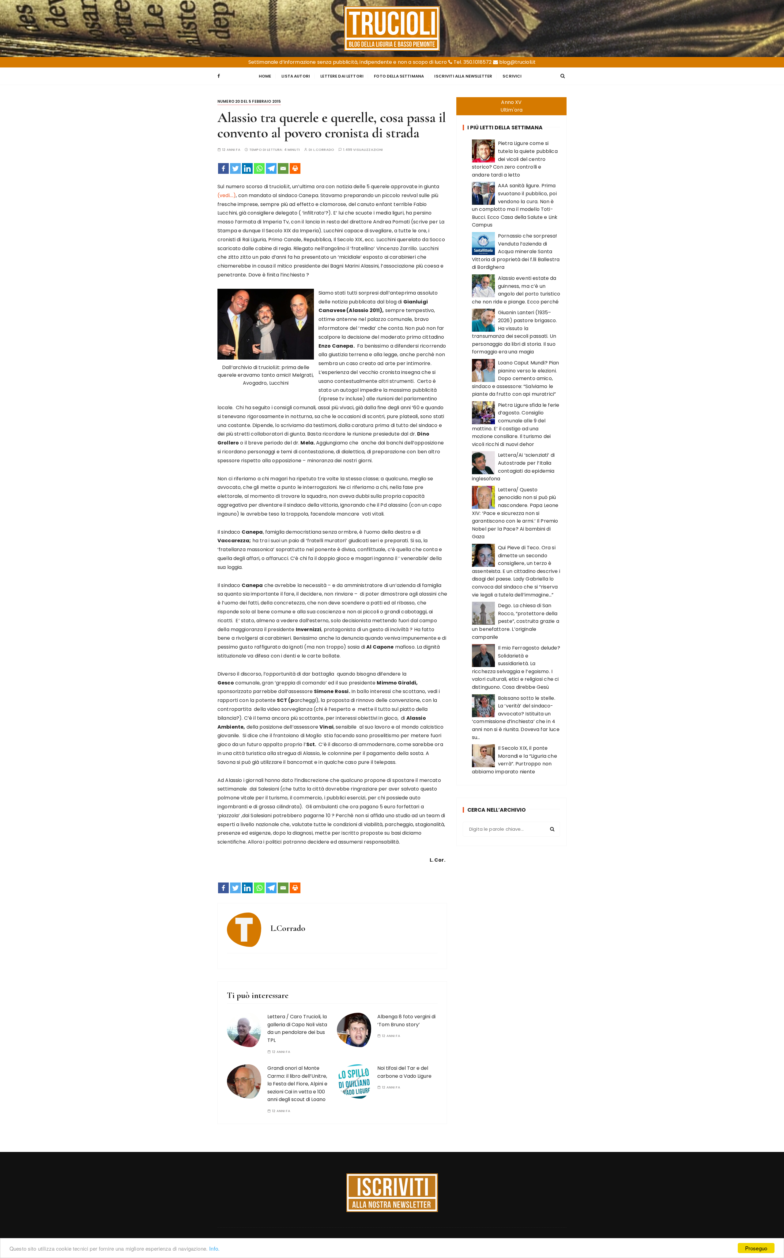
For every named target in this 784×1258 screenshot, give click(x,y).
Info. (214, 1248)
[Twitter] (235, 168)
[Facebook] (223, 168)
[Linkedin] (247, 168)
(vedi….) (226, 195)
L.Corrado (323, 149)
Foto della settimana (399, 76)
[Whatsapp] (259, 168)
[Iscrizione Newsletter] (392, 1192)
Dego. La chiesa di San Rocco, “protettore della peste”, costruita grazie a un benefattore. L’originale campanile (515, 621)
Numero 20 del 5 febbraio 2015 (249, 101)
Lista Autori (295, 76)
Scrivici (512, 76)
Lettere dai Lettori (342, 76)
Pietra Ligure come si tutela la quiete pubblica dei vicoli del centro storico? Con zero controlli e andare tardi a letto (515, 159)
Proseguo (756, 1248)
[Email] (283, 168)
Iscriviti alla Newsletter (463, 76)
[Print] (295, 168)
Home (265, 76)
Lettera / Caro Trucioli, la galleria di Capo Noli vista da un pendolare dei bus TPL (297, 1028)
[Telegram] (271, 168)
